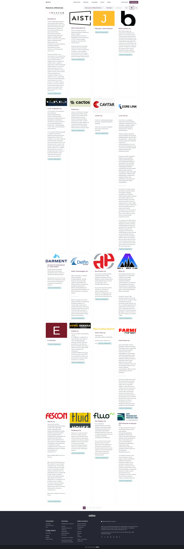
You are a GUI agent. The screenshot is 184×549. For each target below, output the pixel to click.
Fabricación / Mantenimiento (93, 8)
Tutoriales (48, 523)
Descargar (48, 533)
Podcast (79, 533)
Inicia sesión (124, 2)
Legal (78, 539)
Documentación (50, 525)
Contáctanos (80, 527)
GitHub (47, 535)
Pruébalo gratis (134, 2)
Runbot (47, 537)
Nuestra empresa (81, 523)
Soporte (63, 526)
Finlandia (109, 8)
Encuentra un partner (67, 540)
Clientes (79, 536)
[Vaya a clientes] (56, 13)
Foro (47, 527)
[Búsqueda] (126, 8)
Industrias (85, 2)
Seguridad (80, 541)
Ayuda (108, 2)
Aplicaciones (77, 2)
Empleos (79, 528)
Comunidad (94, 2)
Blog (78, 535)
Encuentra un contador (67, 537)
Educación (64, 535)
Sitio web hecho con (90, 547)
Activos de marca (81, 525)
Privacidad (84, 539)
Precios (102, 2)
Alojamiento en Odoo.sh (68, 523)
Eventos (79, 531)
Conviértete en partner (67, 541)
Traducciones (49, 539)
